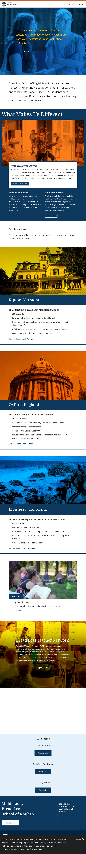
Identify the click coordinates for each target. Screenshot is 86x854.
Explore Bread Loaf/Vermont (21, 339)
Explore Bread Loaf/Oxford (21, 443)
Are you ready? (51, 216)
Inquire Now (24, 51)
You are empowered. (24, 165)
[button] (69, 4)
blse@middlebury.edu (66, 809)
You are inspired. (54, 193)
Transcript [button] (16, 611)
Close (79, 839)
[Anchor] (28, 229)
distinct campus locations (20, 238)
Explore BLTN (42, 668)
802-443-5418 (64, 811)
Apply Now (43, 771)
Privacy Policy (36, 849)
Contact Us (43, 790)
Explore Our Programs (20, 184)
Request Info (43, 753)
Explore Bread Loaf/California (22, 548)
